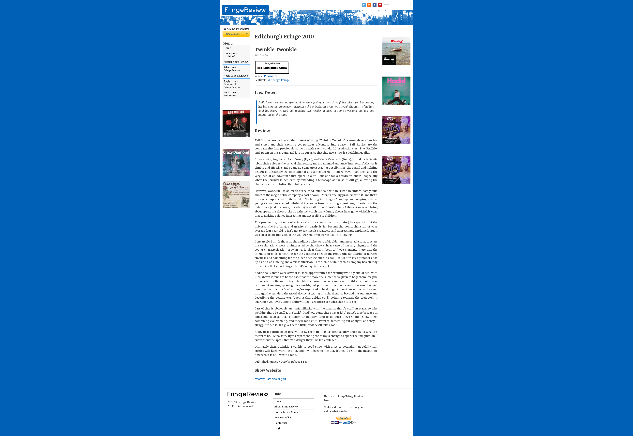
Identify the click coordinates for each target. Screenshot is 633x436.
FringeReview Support (287, 412)
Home (227, 48)
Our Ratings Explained (231, 55)
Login (277, 428)
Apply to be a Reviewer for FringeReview (232, 84)
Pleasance (270, 76)
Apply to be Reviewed (236, 75)
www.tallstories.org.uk (270, 379)
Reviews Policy (282, 417)
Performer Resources (230, 94)
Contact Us (280, 422)
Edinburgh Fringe (278, 80)
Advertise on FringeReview (232, 69)
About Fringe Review (236, 61)
